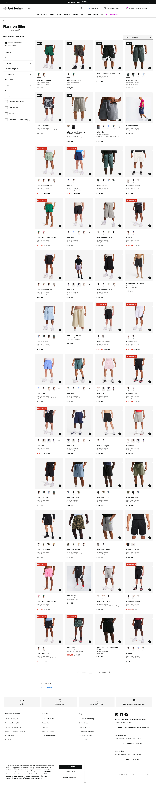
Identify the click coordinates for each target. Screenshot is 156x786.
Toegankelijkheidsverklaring (14, 731)
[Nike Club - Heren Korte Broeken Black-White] (73, 284)
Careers (44, 727)
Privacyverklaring (11, 723)
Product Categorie (11, 69)
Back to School (42, 14)
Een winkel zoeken (10, 45)
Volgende (102, 672)
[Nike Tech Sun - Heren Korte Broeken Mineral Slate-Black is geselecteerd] (98, 181)
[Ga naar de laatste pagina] (109, 672)
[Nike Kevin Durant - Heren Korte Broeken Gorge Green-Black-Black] (73, 75)
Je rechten (8, 736)
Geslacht (8, 52)
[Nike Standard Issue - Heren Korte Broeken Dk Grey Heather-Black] (54, 181)
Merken (82, 14)
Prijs (6, 90)
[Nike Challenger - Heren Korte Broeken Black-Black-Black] (44, 648)
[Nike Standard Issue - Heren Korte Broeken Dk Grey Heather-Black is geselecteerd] (98, 232)
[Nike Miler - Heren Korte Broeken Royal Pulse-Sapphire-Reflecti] (108, 127)
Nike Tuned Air (93, 14)
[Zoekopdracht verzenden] (82, 8)
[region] (78, 2)
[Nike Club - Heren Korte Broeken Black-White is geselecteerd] (39, 440)
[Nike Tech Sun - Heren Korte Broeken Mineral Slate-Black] (133, 75)
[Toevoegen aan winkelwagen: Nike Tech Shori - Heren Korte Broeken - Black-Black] (119, 485)
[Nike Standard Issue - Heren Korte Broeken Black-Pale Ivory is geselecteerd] (39, 284)
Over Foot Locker (47, 719)
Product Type (9, 74)
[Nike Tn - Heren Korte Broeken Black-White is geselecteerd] (128, 232)
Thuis (4, 21)
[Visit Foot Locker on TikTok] (126, 714)
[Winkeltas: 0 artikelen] (151, 8)
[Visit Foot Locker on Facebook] (121, 714)
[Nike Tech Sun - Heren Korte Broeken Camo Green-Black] (114, 181)
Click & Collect (83, 723)
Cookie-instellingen (11, 740)
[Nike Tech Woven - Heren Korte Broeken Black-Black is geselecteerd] (39, 544)
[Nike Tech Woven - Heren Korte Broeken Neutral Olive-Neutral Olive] (49, 544)
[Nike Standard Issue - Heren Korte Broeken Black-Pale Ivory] (44, 181)
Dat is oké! (71, 767)
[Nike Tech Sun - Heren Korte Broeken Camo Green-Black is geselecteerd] (128, 75)
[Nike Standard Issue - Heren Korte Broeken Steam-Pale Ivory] (108, 232)
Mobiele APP (83, 740)
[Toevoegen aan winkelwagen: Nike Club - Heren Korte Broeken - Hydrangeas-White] (90, 278)
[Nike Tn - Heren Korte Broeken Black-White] (73, 181)
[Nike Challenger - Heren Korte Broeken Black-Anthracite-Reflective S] (103, 440)
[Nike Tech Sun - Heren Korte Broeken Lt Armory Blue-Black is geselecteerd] (39, 336)
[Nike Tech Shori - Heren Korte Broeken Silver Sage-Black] (79, 492)
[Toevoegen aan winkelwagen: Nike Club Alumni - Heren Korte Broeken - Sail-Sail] (149, 174)
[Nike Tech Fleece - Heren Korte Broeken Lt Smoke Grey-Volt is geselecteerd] (98, 544)
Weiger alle (70, 772)
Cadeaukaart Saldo (85, 736)
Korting (7, 96)
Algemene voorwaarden (13, 727)
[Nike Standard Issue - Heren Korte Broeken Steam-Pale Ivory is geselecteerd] (39, 181)
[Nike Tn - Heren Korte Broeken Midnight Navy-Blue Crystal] (133, 232)
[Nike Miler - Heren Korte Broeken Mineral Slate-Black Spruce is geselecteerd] (68, 388)
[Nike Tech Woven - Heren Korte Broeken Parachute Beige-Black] (54, 544)
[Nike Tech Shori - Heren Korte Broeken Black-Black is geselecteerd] (98, 492)
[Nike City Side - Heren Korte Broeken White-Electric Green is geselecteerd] (128, 336)
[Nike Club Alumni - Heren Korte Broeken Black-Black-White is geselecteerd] (128, 596)
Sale (101, 14)
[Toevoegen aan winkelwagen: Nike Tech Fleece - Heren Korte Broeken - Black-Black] (119, 330)
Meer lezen (45, 687)
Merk (7, 58)
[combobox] (55, 8)
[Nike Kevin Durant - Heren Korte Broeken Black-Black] (44, 75)
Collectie (8, 63)
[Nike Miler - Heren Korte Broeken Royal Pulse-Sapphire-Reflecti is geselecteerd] (39, 388)
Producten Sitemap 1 (49, 731)
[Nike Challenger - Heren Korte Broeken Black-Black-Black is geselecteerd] (98, 440)
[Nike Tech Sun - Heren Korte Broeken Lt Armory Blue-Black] (143, 75)
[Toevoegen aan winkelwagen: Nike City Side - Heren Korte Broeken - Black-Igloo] (149, 381)
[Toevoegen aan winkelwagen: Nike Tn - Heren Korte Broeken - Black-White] (149, 225)
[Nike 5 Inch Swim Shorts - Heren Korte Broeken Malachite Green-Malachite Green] (44, 596)
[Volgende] (150, 2)
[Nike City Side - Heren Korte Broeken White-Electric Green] (133, 388)
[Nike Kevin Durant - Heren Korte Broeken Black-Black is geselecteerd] (68, 75)
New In (75, 14)
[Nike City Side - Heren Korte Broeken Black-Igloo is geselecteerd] (128, 388)
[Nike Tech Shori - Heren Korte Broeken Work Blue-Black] (108, 492)
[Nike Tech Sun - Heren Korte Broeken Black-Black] (138, 75)
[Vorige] (6, 2)
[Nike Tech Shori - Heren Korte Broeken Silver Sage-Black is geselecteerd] (128, 492)
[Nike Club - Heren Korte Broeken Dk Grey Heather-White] (84, 284)
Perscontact (46, 723)
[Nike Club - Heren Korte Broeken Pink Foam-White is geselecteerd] (98, 388)
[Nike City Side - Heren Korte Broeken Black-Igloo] (133, 336)
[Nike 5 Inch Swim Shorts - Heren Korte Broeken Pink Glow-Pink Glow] (44, 232)
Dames (59, 14)
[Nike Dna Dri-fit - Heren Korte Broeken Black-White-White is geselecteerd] (128, 544)
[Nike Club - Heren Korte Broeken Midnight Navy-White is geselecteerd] (68, 440)
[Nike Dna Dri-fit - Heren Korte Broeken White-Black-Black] (133, 544)
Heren (52, 14)
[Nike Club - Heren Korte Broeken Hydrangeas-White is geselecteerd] (68, 284)
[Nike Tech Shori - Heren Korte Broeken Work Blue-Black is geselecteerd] (68, 492)
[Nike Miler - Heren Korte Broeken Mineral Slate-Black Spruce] (114, 127)
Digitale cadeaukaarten (86, 731)
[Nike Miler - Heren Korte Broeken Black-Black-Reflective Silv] (103, 127)
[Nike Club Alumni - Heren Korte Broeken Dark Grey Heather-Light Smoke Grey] (138, 181)
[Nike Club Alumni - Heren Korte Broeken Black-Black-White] (133, 181)
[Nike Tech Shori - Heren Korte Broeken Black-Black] (73, 492)
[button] (19, 30)
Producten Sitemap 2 (49, 736)
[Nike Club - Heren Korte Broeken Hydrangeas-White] (114, 388)
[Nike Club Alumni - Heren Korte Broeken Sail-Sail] (103, 596)
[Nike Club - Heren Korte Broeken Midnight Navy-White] (79, 284)
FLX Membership (112, 14)
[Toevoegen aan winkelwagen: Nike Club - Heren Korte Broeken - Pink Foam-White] (119, 381)
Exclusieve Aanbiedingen (87, 719)
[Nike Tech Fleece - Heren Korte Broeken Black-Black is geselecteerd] (98, 336)
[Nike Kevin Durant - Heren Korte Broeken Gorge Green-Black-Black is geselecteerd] (39, 75)
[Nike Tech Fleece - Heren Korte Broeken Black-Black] (103, 544)
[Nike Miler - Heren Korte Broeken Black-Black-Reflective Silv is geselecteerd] (68, 232)
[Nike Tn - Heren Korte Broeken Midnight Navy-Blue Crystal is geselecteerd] (68, 181)
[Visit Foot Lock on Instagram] (116, 714)
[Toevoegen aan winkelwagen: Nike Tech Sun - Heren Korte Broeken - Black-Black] (60, 485)
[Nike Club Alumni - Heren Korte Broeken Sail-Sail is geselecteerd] (128, 181)
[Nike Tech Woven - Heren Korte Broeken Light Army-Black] (44, 544)
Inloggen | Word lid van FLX (138, 8)
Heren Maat (9, 79)
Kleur (7, 85)
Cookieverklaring (10, 719)
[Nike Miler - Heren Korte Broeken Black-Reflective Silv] (84, 232)
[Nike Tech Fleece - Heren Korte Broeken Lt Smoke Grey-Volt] (103, 336)
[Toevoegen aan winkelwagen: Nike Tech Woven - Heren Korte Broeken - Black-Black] (60, 537)
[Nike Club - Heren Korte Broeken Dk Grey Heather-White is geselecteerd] (128, 440)
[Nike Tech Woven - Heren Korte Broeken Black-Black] (84, 544)
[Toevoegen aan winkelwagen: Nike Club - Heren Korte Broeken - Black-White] (60, 434)
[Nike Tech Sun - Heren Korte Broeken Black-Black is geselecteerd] (39, 492)
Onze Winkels (83, 727)
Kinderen (67, 14)
